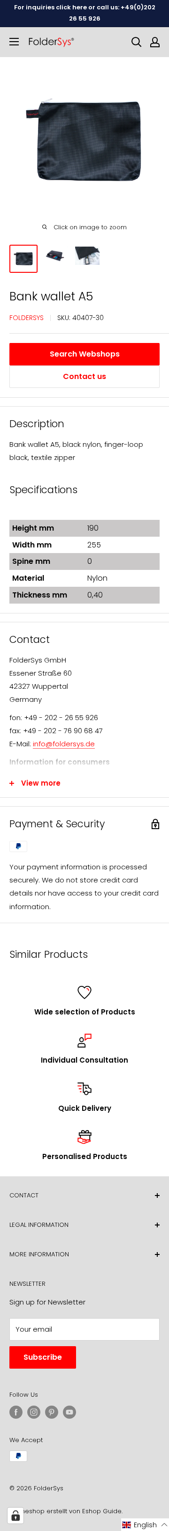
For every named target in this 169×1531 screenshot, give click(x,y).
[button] (145, 1524)
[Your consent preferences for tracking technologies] (15, 1516)
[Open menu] (14, 41)
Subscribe (42, 1357)
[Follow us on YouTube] (69, 1412)
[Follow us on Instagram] (33, 1412)
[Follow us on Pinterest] (51, 1412)
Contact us (84, 376)
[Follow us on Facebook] (16, 1412)
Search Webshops (85, 354)
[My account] (155, 42)
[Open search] (136, 42)
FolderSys (26, 317)
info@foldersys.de (64, 744)
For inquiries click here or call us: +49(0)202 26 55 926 (84, 13)
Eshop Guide (102, 1511)
